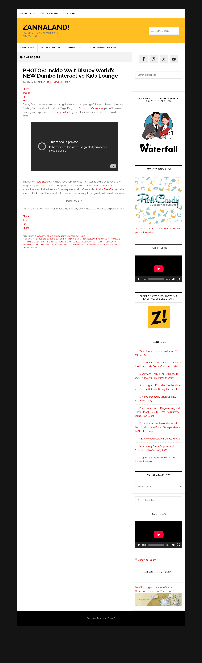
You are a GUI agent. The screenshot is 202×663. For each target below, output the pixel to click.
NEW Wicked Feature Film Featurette (159, 438)
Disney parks (49, 239)
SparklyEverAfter (93, 245)
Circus (39, 239)
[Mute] (173, 279)
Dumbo (59, 239)
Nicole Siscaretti (43, 181)
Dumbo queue (84, 239)
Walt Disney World (76, 236)
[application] (158, 268)
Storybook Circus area (91, 108)
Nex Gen (40, 245)
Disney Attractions (44, 236)
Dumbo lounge (70, 239)
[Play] (138, 279)
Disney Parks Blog (63, 112)
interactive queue (72, 242)
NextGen (49, 245)
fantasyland (114, 239)
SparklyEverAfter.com (107, 189)
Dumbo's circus (99, 239)
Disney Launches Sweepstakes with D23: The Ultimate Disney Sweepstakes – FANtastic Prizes (157, 427)
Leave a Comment (62, 82)
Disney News (60, 236)
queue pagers (77, 245)
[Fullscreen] (178, 279)
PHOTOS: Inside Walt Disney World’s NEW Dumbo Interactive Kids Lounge (70, 73)
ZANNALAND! (46, 27)
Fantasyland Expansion (34, 242)
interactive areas (54, 242)
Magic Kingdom (104, 242)
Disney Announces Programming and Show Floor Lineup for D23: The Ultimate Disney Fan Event (157, 412)
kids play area (89, 242)
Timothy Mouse (30, 248)
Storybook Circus (111, 245)
